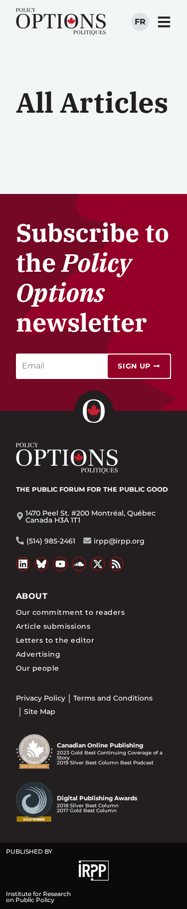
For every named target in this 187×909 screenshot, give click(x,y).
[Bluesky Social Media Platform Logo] (42, 564)
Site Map (39, 712)
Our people (37, 668)
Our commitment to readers (70, 612)
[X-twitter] (98, 564)
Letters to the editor (55, 640)
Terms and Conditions (113, 698)
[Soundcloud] (79, 564)
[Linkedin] (23, 564)
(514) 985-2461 (50, 541)
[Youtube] (60, 564)
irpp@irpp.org (119, 541)
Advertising (38, 654)
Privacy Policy (40, 698)
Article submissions (53, 626)
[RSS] (117, 564)
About (31, 596)
